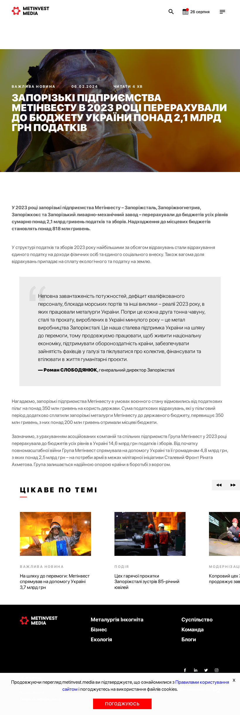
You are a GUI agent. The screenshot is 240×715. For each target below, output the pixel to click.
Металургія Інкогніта (117, 619)
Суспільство (196, 619)
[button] (219, 485)
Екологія (101, 639)
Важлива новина (34, 87)
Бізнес (99, 629)
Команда (192, 629)
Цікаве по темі (59, 490)
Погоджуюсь (122, 704)
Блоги (188, 639)
